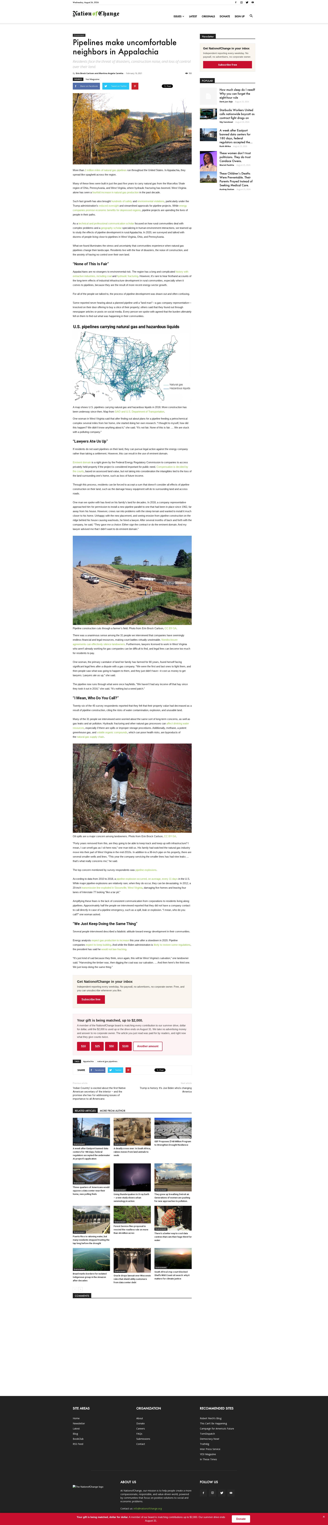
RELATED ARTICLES (85, 1110)
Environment (79, 35)
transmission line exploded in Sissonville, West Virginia (112, 887)
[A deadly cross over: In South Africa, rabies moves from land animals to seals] (132, 1132)
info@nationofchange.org (148, 1508)
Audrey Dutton (227, 189)
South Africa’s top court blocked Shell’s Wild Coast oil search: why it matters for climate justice (171, 1275)
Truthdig (204, 1444)
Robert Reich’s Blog (210, 1418)
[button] (251, 16)
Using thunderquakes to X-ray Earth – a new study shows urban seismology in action (131, 1197)
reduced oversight (109, 205)
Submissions (143, 1438)
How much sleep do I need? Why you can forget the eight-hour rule (237, 93)
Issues (177, 16)
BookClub (78, 1438)
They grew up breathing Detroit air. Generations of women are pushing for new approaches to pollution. (172, 1197)
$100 (125, 1046)
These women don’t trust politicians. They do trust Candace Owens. (235, 157)
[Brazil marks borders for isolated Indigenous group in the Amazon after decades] (91, 1259)
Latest (193, 16)
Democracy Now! (209, 1438)
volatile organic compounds (112, 732)
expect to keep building (98, 944)
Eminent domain (82, 462)
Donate (225, 16)
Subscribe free (90, 999)
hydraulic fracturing (127, 276)
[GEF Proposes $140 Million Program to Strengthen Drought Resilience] (173, 1128)
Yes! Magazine (92, 79)
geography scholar (111, 227)
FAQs (139, 1433)
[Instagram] (241, 2)
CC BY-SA (170, 628)
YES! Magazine (208, 1454)
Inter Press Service (210, 1449)
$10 (83, 1046)
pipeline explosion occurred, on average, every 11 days (147, 878)
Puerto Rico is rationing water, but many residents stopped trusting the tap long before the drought (91, 1240)
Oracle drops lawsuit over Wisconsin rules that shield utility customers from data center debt (132, 1279)
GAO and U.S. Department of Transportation (139, 411)
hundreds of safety (122, 201)
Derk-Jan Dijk (226, 101)
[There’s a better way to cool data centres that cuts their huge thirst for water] (173, 1218)
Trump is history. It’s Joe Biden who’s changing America (166, 1090)
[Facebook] (235, 2)
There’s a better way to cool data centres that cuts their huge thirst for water (173, 1236)
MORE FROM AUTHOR (112, 1110)
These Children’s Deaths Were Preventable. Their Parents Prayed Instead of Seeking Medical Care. (236, 179)
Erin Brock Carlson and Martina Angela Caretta (99, 73)
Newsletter (79, 1423)
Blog (75, 1433)
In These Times (208, 1459)
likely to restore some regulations (172, 944)
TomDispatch (207, 1433)
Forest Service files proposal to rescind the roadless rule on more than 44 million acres (131, 1229)
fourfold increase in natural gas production (115, 192)
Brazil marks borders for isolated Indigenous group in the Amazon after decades (90, 1277)
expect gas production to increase (110, 940)
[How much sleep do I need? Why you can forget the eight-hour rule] (208, 96)
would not (106, 949)
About (139, 1418)
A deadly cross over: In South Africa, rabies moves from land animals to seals (132, 1152)
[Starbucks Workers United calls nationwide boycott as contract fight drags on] (208, 113)
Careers (140, 1428)
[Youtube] (252, 2)
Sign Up (240, 16)
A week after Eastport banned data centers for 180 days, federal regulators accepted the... (236, 136)
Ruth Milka (225, 146)
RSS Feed (78, 1444)
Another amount (147, 1046)
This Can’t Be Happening (213, 1423)
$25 (97, 1046)
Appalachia (88, 1061)
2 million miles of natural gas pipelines (106, 170)
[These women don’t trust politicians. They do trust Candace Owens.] (208, 163)
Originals (208, 16)
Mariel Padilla (227, 165)
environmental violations (151, 201)
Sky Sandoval (226, 122)
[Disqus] (132, 1345)
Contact (140, 1444)
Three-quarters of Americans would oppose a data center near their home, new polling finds (91, 1190)
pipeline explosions (145, 869)
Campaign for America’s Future (217, 1428)
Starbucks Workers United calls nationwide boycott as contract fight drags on (237, 114)
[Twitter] (247, 2)
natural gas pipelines (107, 1061)
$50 (111, 1046)
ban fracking (119, 949)
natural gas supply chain (90, 736)
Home (76, 1418)
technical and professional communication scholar (106, 223)
